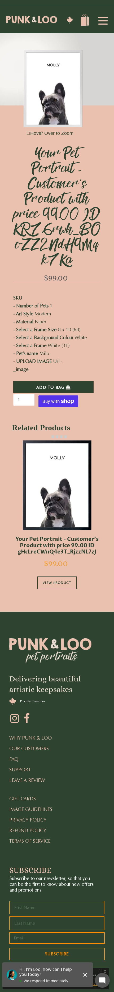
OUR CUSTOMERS (29, 748)
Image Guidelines (30, 809)
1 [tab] (48, 436)
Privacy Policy (27, 820)
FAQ (13, 759)
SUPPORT (20, 770)
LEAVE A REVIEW (27, 780)
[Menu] (103, 21)
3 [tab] (57, 436)
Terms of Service (29, 841)
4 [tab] (61, 436)
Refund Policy (27, 830)
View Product (57, 583)
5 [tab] (65, 436)
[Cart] (85, 21)
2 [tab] (52, 436)
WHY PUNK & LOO (30, 738)
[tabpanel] (57, 522)
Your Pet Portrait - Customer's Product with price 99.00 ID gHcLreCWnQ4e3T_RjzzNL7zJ (57, 545)
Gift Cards (22, 799)
